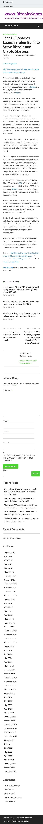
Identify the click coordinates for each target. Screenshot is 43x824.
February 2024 (10, 670)
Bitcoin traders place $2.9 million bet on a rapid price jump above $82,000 (21, 302)
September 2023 (10, 689)
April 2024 (8, 662)
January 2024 (9, 674)
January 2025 (9, 627)
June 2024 (8, 654)
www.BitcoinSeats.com (24, 818)
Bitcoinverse (9, 789)
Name (6, 421)
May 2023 (8, 705)
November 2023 (10, 681)
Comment (8, 390)
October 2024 (9, 638)
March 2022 (9, 760)
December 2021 (10, 771)
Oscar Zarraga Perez (22, 55)
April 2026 (8, 568)
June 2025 (8, 607)
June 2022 (8, 748)
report (17, 93)
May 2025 (8, 611)
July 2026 (8, 556)
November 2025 (10, 588)
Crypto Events (9, 793)
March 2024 (9, 666)
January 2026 (9, 580)
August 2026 (9, 552)
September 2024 (10, 642)
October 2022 (9, 732)
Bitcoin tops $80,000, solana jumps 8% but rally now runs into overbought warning (21, 314)
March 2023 (9, 713)
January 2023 (9, 720)
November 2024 (10, 634)
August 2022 (9, 740)
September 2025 (10, 595)
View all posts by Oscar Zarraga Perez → (28, 361)
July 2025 (8, 603)
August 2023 (9, 693)
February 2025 (10, 623)
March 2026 (9, 572)
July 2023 (8, 697)
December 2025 (10, 584)
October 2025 (9, 591)
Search (5, 470)
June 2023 (8, 701)
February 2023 (10, 717)
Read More (7, 267)
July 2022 (8, 744)
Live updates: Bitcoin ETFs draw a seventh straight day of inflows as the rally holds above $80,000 (21, 289)
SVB (20, 183)
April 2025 (8, 615)
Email (6, 432)
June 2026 (8, 560)
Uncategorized (10, 801)
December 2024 (10, 631)
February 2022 (10, 763)
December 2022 (10, 724)
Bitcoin (33, 87)
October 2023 (9, 685)
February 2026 (10, 576)
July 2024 (8, 650)
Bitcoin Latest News (10, 34)
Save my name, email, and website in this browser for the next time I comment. (19, 458)
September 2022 (10, 736)
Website (6, 442)
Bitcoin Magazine (10, 63)
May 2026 (8, 564)
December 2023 (10, 677)
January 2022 (9, 767)
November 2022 (10, 728)
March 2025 (9, 619)
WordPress (16, 821)
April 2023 (8, 709)
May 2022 (8, 752)
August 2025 (9, 599)
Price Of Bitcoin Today (12, 797)
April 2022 (8, 756)
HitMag (25, 821)
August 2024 (9, 646)
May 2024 (8, 658)
